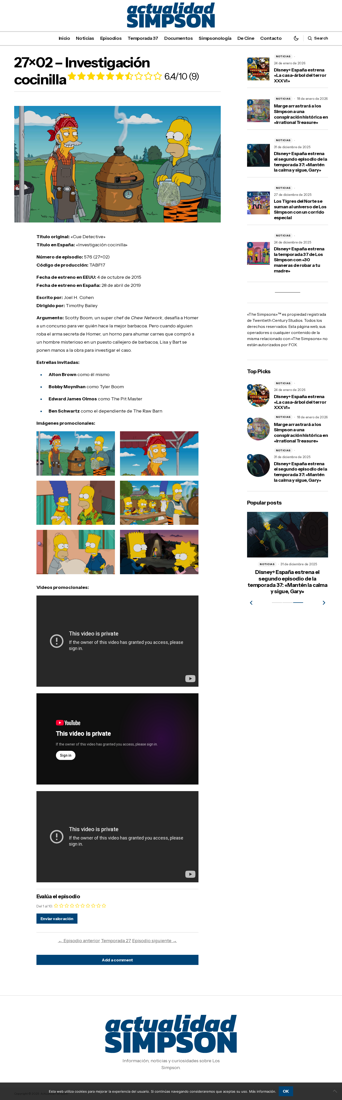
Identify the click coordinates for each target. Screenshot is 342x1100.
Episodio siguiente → (154, 940)
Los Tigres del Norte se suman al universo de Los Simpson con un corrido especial (300, 209)
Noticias (283, 56)
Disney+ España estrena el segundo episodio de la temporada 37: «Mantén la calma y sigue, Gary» (300, 162)
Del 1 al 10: (44, 906)
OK (286, 1091)
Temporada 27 (116, 940)
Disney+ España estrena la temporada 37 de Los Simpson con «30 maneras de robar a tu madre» (299, 259)
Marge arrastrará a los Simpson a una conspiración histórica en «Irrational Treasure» (301, 114)
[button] (296, 38)
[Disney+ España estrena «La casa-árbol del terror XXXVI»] (258, 395)
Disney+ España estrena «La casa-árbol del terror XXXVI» (300, 75)
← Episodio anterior (79, 940)
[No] (335, 1091)
